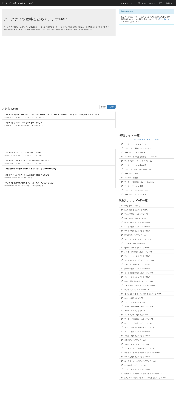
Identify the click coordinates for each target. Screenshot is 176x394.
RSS (160, 3)
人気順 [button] (111, 106)
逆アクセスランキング (146, 3)
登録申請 (169, 3)
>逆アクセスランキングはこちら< (146, 139)
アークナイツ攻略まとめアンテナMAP (17, 3)
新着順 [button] (103, 106)
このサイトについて (127, 3)
